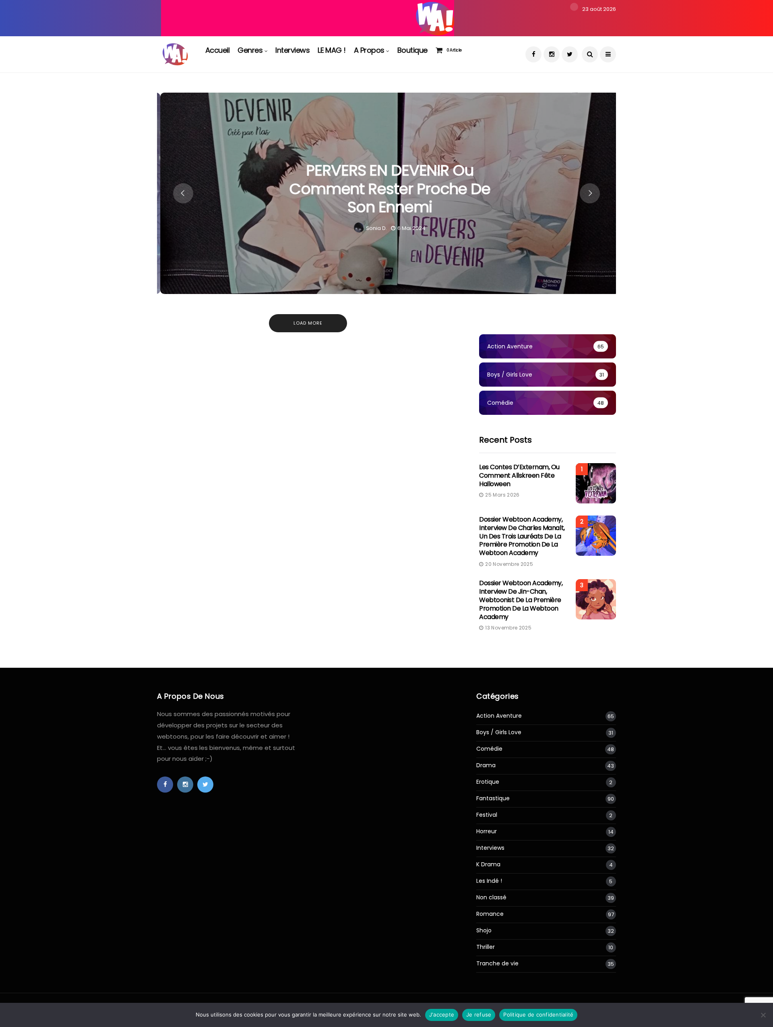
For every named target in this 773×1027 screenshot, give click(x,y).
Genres (250, 50)
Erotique (487, 782)
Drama (486, 765)
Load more (307, 323)
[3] (307, 17)
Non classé (491, 897)
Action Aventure (499, 715)
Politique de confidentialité (538, 1014)
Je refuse (478, 1014)
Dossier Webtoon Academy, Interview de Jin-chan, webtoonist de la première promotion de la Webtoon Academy (520, 599)
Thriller (485, 947)
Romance (490, 914)
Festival (486, 815)
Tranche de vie (497, 963)
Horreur (486, 831)
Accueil (217, 50)
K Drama (488, 864)
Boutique (412, 50)
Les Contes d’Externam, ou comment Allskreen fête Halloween (519, 475)
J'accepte (441, 1014)
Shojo (484, 930)
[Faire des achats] (441, 50)
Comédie (489, 748)
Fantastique (493, 798)
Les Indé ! (489, 881)
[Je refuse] (763, 1015)
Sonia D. (373, 228)
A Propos (369, 50)
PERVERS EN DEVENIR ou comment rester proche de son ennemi (386, 188)
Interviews (292, 50)
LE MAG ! (332, 50)
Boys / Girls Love (498, 732)
